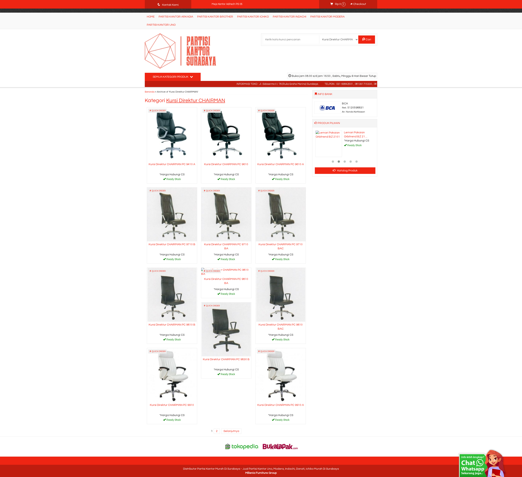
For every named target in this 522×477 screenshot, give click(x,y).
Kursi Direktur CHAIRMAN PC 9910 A (280, 405)
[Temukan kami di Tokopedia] (242, 446)
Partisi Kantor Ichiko (253, 16)
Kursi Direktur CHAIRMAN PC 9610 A (280, 164)
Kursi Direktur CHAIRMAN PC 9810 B (172, 324)
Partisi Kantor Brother (215, 16)
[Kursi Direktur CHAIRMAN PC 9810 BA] (226, 271)
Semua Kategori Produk (171, 76)
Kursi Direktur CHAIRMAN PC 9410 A (172, 164)
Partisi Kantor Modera (327, 16)
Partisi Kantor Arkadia (176, 16)
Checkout (359, 4)
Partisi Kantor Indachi (289, 16)
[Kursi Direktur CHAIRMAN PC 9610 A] (281, 134)
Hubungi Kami (173, 180)
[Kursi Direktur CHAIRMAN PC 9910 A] (281, 374)
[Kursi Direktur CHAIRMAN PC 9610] (226, 134)
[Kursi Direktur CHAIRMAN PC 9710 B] (172, 214)
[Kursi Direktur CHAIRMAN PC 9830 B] (226, 329)
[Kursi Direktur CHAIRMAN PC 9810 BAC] (281, 294)
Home (151, 16)
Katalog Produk (347, 170)
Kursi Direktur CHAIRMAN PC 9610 (226, 164)
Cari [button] (368, 39)
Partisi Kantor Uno (161, 24)
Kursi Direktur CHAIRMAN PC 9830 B (226, 359)
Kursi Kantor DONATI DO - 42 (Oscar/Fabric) (236, 4)
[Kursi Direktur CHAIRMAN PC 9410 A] (172, 134)
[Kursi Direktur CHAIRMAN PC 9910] (172, 374)
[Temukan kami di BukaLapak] (280, 446)
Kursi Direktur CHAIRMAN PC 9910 (172, 405)
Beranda (150, 92)
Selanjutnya (231, 431)
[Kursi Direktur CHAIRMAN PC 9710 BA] (226, 214)
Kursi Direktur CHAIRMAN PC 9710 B (172, 244)
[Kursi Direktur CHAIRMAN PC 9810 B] (172, 294)
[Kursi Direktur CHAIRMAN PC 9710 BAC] (281, 214)
